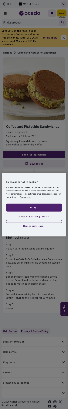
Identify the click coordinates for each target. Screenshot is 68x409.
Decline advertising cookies (34, 216)
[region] (34, 204)
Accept (34, 207)
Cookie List (25, 197)
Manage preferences (34, 226)
